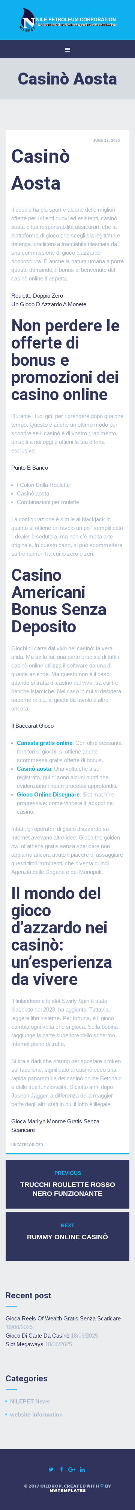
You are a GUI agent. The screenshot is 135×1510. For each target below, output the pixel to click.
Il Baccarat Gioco (32, 725)
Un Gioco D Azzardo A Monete (48, 304)
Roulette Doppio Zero (37, 295)
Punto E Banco (29, 467)
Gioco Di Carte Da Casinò (37, 1335)
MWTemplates (68, 1490)
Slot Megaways (25, 1344)
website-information (36, 1414)
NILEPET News (30, 1401)
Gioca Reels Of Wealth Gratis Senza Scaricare (63, 1318)
